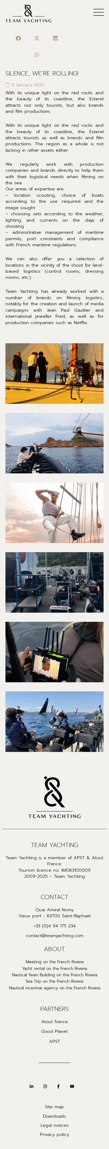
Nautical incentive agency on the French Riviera (54, 988)
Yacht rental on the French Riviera (54, 969)
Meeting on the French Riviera (55, 962)
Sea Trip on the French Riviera (54, 981)
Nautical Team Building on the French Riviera (54, 975)
